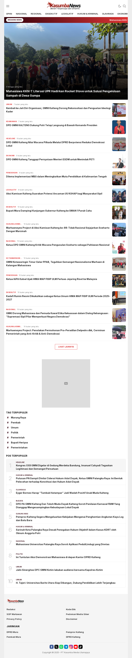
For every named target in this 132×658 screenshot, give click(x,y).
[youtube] (76, 647)
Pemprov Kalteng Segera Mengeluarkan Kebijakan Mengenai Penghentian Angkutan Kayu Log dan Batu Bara (69, 518)
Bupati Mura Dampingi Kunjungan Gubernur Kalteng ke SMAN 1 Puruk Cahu (49, 210)
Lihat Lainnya (66, 347)
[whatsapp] (61, 647)
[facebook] (52, 647)
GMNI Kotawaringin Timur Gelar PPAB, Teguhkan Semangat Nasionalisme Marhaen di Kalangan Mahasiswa (55, 264)
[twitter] (56, 647)
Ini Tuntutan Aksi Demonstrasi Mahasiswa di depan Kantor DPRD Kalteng (58, 557)
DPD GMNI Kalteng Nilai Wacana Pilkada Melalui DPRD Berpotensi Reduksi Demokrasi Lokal (55, 144)
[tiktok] (81, 647)
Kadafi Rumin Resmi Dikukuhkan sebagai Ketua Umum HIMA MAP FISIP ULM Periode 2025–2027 (58, 298)
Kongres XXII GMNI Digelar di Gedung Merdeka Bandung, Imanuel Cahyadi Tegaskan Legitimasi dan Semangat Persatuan (64, 467)
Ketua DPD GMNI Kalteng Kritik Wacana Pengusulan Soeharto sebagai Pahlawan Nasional (57, 244)
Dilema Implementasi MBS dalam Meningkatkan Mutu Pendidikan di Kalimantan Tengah (56, 176)
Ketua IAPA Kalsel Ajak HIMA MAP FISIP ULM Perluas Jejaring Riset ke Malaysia (51, 279)
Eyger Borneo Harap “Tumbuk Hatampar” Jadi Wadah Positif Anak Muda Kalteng (62, 492)
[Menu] (7, 6)
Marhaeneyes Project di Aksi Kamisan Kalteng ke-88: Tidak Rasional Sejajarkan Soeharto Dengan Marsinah (57, 229)
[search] (124, 6)
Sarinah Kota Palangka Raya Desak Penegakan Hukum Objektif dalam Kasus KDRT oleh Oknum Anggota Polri (66, 531)
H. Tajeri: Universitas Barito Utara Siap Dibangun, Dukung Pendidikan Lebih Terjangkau (65, 582)
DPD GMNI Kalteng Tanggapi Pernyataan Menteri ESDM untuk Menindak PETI (50, 159)
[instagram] (71, 647)
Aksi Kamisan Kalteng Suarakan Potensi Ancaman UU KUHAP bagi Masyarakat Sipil (54, 193)
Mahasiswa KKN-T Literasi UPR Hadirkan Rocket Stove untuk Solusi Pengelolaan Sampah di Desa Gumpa (63, 93)
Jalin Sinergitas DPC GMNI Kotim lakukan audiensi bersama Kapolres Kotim (59, 570)
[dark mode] (119, 6)
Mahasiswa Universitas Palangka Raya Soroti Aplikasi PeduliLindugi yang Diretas (62, 544)
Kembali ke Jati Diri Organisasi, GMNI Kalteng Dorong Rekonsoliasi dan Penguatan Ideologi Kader (58, 110)
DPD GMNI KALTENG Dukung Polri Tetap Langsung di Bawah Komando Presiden (51, 125)
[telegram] (66, 647)
